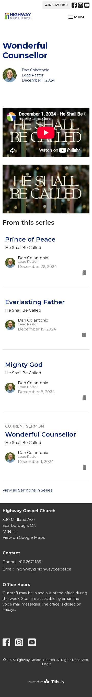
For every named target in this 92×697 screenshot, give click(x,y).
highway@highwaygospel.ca (43, 569)
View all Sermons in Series (27, 490)
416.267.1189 (56, 5)
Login (46, 664)
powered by (44, 686)
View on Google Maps (24, 537)
